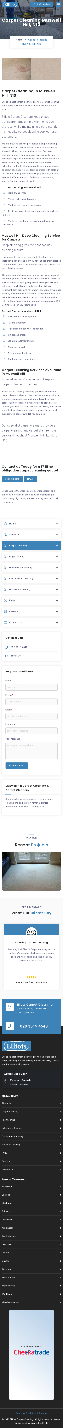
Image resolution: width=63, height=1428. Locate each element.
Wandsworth (8, 1285)
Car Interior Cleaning (21, 578)
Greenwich (7, 1219)
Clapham (6, 1203)
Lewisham (7, 1244)
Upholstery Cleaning (21, 567)
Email (8, 709)
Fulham (5, 1211)
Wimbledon (7, 1294)
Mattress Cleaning (19, 589)
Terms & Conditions (26, 1413)
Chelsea (6, 1195)
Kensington (7, 1228)
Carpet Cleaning (18, 545)
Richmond (7, 1269)
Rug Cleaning (16, 556)
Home (19, 39)
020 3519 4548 (19, 647)
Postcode (11, 724)
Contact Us (15, 622)
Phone (9, 695)
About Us (14, 534)
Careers (13, 611)
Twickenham (8, 1277)
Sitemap (43, 1413)
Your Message (12, 739)
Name (9, 680)
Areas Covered (13, 1179)
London (6, 1252)
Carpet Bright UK (39, 1423)
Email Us (16, 655)
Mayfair (6, 1261)
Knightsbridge (9, 1236)
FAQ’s (12, 600)
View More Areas (10, 1302)
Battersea (7, 1186)
